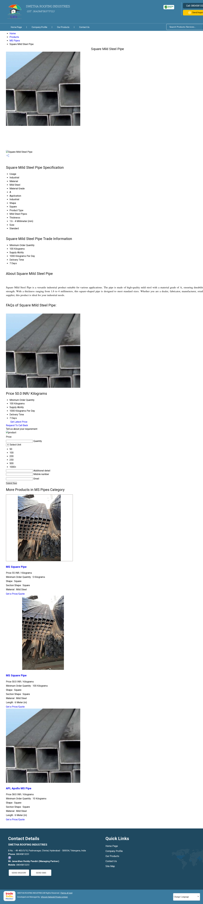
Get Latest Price (18, 421)
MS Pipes (15, 40)
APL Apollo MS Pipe (18, 788)
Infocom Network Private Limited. (54, 897)
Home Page (16, 27)
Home (13, 33)
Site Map (110, 866)
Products (14, 37)
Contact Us (84, 27)
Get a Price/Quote (15, 593)
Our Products (63, 27)
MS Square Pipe (16, 566)
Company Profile (39, 27)
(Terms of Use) (66, 893)
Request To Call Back (17, 425)
